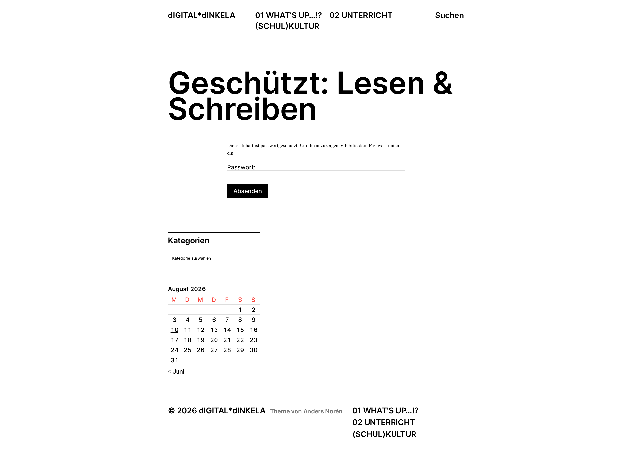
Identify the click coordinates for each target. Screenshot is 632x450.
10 (174, 329)
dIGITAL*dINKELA (201, 15)
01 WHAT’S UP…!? (288, 15)
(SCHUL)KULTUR (287, 26)
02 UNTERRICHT (361, 15)
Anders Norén (323, 411)
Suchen (449, 15)
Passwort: (241, 167)
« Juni (176, 371)
